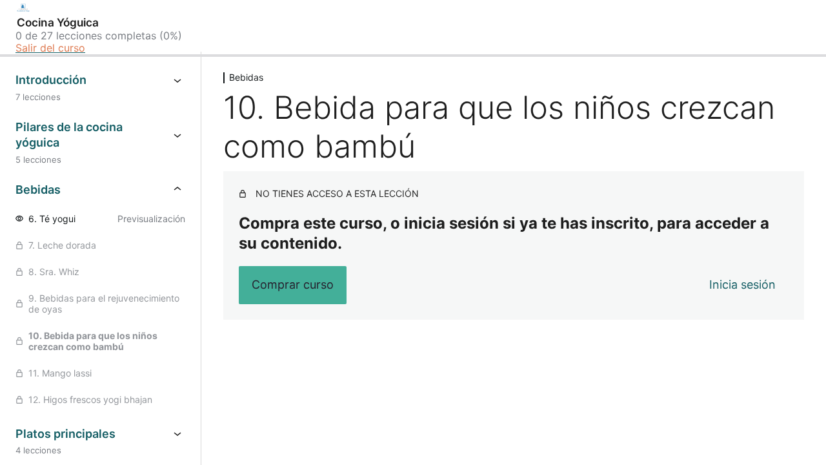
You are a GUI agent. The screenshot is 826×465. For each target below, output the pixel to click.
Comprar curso (293, 284)
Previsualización (151, 218)
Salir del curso (50, 47)
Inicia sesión (742, 284)
